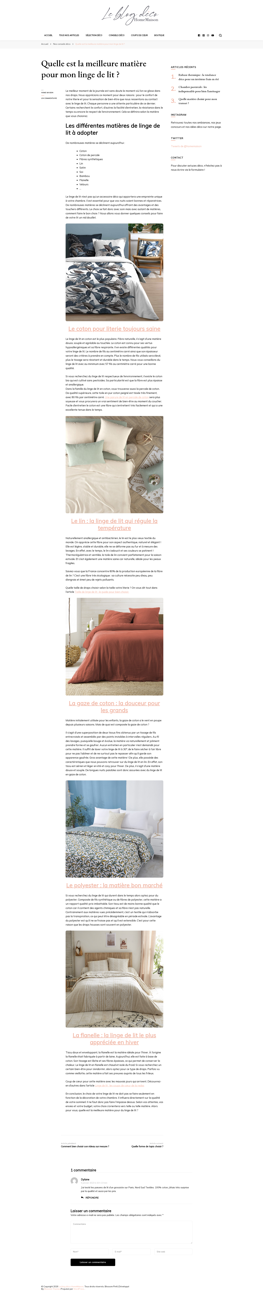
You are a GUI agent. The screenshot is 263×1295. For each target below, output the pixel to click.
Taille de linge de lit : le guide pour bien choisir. (102, 591)
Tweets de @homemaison (186, 146)
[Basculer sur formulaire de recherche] (220, 35)
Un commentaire (51, 98)
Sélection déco (94, 35)
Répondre (92, 1197)
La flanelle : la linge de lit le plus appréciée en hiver (114, 1039)
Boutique (159, 35)
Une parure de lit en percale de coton (127, 397)
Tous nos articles (69, 35)
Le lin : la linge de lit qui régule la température (114, 524)
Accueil (48, 35)
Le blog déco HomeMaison (71, 1286)
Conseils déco (116, 35)
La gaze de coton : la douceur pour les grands (114, 706)
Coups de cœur (139, 35)
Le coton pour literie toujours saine (114, 328)
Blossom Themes (52, 1289)
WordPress (78, 1289)
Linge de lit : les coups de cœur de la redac (119, 1085)
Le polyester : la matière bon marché (114, 885)
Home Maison (47, 92)
